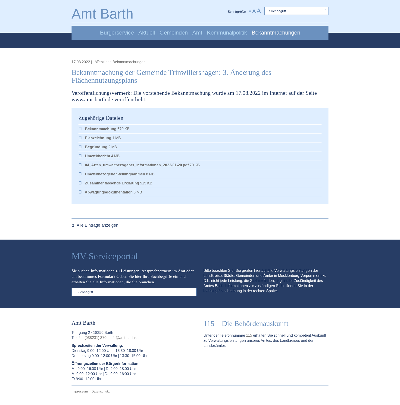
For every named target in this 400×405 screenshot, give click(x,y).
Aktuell (146, 32)
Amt (197, 32)
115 (249, 335)
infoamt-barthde (124, 338)
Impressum (80, 391)
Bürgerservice (117, 32)
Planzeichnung (98, 138)
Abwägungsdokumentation (109, 192)
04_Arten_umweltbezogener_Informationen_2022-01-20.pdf (137, 165)
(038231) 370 (95, 338)
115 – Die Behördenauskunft (245, 323)
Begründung (96, 147)
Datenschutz (100, 391)
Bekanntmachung (100, 129)
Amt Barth (102, 14)
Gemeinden (173, 32)
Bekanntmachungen (276, 32)
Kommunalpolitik (227, 32)
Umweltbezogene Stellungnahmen (115, 174)
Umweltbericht (97, 156)
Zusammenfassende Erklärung (112, 183)
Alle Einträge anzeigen (97, 225)
